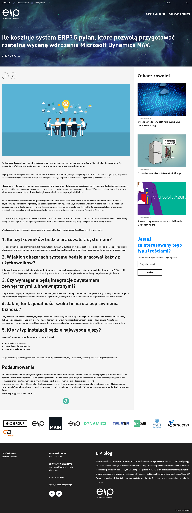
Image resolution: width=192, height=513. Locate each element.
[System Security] (157, 423)
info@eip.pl (67, 485)
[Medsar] (139, 423)
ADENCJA (187, 510)
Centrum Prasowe (179, 14)
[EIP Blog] (11, 14)
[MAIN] (55, 423)
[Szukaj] (187, 3)
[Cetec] (9, 433)
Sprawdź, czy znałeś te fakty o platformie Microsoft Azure (160, 223)
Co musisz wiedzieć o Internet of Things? (160, 173)
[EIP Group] (15, 423)
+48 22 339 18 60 (55, 456)
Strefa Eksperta (155, 14)
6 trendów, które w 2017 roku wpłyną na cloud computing (159, 123)
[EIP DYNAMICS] (87, 423)
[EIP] (38, 423)
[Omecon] (178, 423)
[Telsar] (121, 423)
